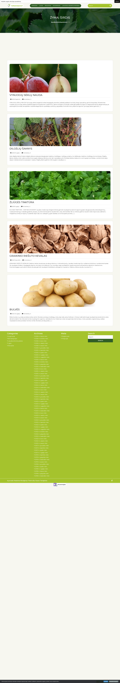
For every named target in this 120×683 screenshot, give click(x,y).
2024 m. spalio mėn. (41, 380)
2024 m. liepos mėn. (41, 385)
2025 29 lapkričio (15, 99)
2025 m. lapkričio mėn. (42, 350)
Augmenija (56, 5)
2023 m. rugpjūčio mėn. (42, 406)
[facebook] (112, 481)
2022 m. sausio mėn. (41, 443)
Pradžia (34, 5)
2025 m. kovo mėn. (41, 369)
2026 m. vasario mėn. (41, 343)
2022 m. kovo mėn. (41, 438)
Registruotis (65, 336)
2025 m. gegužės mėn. (42, 364)
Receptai (48, 5)
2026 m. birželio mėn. (41, 338)
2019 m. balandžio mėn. (42, 459)
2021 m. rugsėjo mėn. (41, 452)
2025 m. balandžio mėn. (42, 366)
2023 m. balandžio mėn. (42, 411)
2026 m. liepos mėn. (41, 336)
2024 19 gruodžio (15, 260)
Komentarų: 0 (26, 99)
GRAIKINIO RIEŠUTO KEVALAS (28, 255)
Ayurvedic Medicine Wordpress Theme (20, 480)
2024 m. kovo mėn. (41, 390)
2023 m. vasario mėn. (41, 415)
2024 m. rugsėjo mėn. (41, 383)
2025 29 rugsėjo (15, 152)
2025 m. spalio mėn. (41, 352)
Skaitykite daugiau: (114, 681)
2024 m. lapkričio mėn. (42, 378)
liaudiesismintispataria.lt (59, 22)
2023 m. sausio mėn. (41, 417)
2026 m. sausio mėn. (41, 345)
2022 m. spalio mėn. (41, 424)
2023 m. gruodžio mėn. (42, 397)
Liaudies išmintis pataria (70, 5)
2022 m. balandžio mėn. (42, 436)
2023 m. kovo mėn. (41, 413)
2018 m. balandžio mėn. (42, 476)
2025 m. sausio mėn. (41, 373)
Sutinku (106, 681)
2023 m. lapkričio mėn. (42, 399)
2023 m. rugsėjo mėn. (41, 403)
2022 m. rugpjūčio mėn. (42, 429)
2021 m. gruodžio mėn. (42, 445)
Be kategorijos (12, 338)
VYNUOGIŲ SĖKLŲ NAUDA (26, 95)
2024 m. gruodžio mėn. (42, 376)
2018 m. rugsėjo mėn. (41, 469)
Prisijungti (65, 338)
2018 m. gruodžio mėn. (42, 464)
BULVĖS (15, 309)
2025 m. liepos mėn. (41, 359)
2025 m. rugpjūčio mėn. (42, 357)
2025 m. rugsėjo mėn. (41, 355)
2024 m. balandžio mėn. (42, 387)
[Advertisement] (60, 48)
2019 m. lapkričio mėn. (42, 455)
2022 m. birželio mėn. (41, 431)
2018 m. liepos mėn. (41, 471)
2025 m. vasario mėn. (41, 371)
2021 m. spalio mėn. (41, 450)
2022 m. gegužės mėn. (42, 434)
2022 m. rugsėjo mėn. (41, 427)
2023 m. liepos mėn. (41, 408)
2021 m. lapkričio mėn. (42, 448)
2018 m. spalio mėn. (41, 466)
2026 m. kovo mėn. (41, 341)
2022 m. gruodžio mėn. (42, 420)
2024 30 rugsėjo (15, 313)
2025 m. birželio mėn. (41, 362)
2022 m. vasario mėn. (41, 441)
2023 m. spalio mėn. (41, 401)
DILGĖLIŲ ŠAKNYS (21, 148)
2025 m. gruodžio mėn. (42, 348)
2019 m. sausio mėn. (41, 462)
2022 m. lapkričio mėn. (42, 422)
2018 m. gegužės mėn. (42, 473)
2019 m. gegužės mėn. (42, 457)
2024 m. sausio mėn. (41, 394)
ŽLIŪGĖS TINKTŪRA (22, 202)
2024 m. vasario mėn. (41, 392)
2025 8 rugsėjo (15, 206)
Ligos (41, 5)
